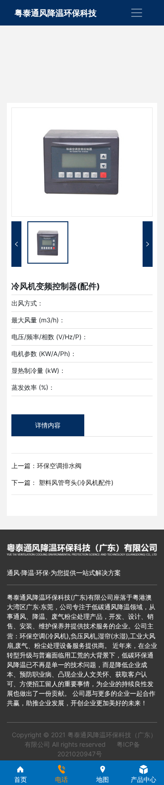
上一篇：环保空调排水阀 (46, 465)
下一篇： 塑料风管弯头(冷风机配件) (62, 482)
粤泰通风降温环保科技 (56, 13)
